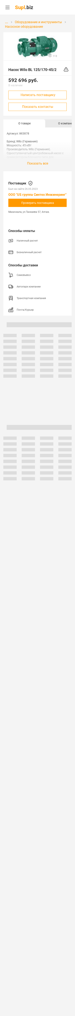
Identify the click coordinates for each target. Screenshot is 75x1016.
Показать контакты (37, 107)
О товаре (24, 123)
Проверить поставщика (37, 202)
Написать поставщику (38, 95)
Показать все (37, 163)
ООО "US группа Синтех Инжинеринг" (37, 195)
